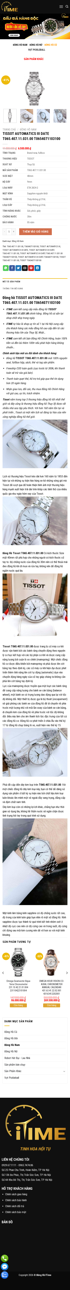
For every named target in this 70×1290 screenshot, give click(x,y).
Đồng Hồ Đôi (11, 1038)
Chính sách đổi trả (14, 1206)
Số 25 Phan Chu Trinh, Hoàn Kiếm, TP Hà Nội (25, 1170)
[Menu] (61, 6)
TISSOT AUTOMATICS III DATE (15, 250)
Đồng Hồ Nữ (11, 1051)
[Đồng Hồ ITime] (20, 7)
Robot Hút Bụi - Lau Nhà (17, 1058)
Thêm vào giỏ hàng (35, 231)
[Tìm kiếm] (67, 6)
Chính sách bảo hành (16, 1200)
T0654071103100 (31, 246)
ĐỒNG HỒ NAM (20, 44)
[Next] (62, 88)
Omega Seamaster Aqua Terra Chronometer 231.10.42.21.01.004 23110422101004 (18, 986)
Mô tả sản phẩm (11, 281)
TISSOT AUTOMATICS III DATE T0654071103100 (38, 257)
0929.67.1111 (9, 1165)
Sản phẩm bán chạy (14, 1064)
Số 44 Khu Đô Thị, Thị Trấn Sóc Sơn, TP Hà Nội (27, 1179)
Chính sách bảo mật (15, 1212)
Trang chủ (9, 129)
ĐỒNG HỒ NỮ (36, 44)
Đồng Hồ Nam (28, 129)
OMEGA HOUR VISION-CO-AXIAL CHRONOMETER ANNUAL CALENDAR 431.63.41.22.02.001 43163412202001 (51, 987)
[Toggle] (31, 55)
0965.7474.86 (26, 1165)
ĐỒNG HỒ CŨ (51, 44)
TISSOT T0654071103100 (30, 260)
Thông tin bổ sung (13, 288)
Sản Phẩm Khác (12, 1071)
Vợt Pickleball (11, 1077)
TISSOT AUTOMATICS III (50, 246)
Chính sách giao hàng (16, 1194)
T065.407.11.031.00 (15, 246)
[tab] (35, 281)
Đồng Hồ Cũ (10, 1031)
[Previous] (8, 88)
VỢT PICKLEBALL (36, 49)
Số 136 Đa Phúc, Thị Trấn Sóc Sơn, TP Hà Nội (26, 1175)
